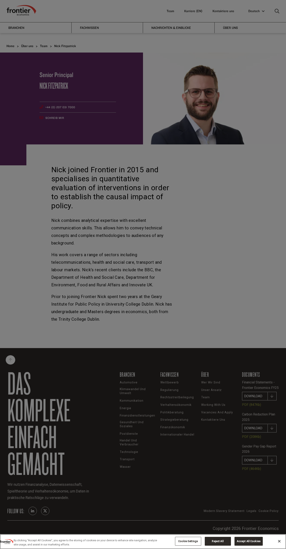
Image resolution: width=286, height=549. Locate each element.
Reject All (217, 541)
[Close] (279, 541)
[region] (143, 541)
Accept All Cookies (248, 541)
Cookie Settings (188, 541)
